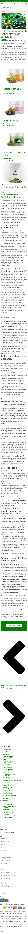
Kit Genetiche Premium (9, 774)
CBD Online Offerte (8, 762)
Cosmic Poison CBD (8, 769)
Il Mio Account (4, 869)
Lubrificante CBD (7, 793)
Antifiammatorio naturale (9, 806)
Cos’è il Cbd (6, 814)
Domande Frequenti (6, 872)
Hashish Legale (7, 749)
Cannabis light (6, 748)
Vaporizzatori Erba (8, 758)
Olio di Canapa (6, 753)
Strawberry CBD (7, 784)
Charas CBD (6, 788)
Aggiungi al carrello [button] (13, 160)
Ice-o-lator (5, 798)
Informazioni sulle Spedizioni (8, 875)
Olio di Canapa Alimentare (10, 795)
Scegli (13, 93)
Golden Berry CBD (7, 772)
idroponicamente (9, 262)
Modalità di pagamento (6, 878)
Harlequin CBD (7, 771)
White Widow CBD (8, 766)
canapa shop (15, 553)
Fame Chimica (6, 809)
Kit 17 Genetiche (7, 797)
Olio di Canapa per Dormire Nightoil (12, 780)
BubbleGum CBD (7, 767)
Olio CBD (5, 751)
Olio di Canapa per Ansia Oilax (11, 779)
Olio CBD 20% (6, 777)
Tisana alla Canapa (8, 756)
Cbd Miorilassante (7, 817)
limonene (3, 538)
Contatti (3, 893)
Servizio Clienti (5, 890)
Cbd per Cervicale (7, 804)
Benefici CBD (6, 811)
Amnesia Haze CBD (8, 790)
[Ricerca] (3, 10)
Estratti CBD (6, 754)
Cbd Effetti (5, 807)
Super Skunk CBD (7, 787)
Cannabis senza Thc (8, 812)
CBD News (4, 863)
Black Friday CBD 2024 (9, 761)
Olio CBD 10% (6, 775)
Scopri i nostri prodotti (14, 625)
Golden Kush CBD (7, 792)
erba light (9, 555)
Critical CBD (6, 785)
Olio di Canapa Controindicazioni (11, 816)
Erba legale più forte (8, 803)
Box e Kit (5, 759)
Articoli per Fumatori (6, 854)
